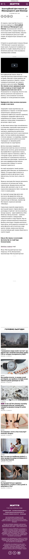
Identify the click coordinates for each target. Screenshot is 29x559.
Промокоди (23, 514)
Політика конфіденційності (19, 510)
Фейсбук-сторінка (6, 246)
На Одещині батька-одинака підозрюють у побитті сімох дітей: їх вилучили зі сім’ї (14, 484)
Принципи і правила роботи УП (11, 514)
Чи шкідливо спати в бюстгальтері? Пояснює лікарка (13, 432)
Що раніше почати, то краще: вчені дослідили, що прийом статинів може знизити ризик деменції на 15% (14, 379)
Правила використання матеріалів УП (14, 512)
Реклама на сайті (7, 510)
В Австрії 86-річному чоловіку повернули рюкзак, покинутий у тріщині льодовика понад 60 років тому (14, 406)
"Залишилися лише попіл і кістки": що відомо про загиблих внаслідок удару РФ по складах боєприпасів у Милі (14, 352)
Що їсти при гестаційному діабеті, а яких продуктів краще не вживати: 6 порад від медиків (14, 458)
